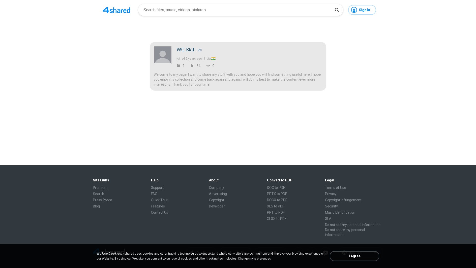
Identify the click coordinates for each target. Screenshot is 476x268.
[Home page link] (116, 10)
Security (331, 206)
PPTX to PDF (277, 194)
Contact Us (159, 212)
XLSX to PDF (276, 219)
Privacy (330, 194)
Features (158, 206)
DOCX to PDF (277, 200)
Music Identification (340, 212)
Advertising (218, 194)
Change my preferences (254, 258)
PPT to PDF (276, 212)
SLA (328, 219)
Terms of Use (335, 188)
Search (98, 194)
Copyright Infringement (343, 200)
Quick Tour (159, 200)
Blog (96, 206)
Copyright (216, 200)
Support (157, 188)
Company (216, 188)
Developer (217, 206)
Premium (100, 188)
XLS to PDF (275, 206)
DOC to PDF (276, 188)
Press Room (102, 200)
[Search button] (337, 10)
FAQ (154, 194)
